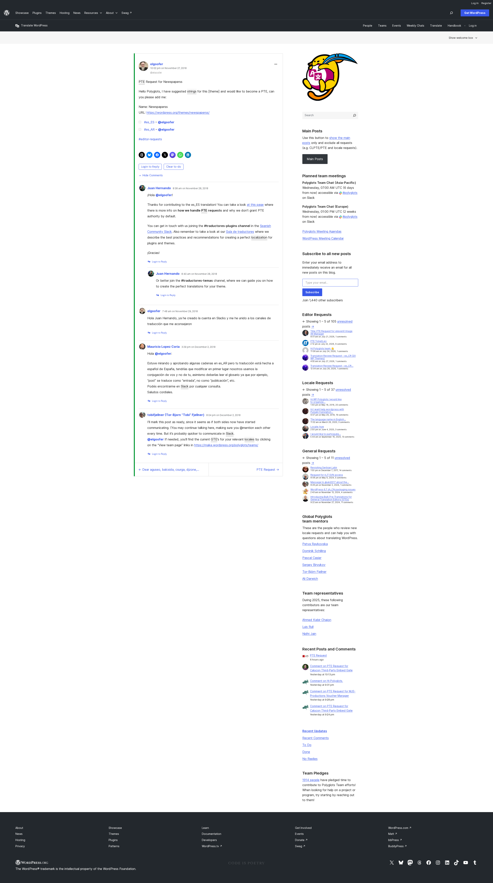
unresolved (345, 321)
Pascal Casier (311, 558)
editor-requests (150, 139)
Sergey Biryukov (313, 565)
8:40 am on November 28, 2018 (199, 274)
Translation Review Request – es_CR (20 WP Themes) (333, 357)
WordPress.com (400, 827)
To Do (306, 745)
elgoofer (156, 64)
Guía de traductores (240, 232)
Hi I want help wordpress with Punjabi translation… (327, 410)
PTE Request (318, 655)
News (19, 833)
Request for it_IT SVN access (326, 474)
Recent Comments (315, 738)
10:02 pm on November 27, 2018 (168, 68)
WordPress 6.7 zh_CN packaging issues (332, 489)
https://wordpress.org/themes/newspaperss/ (178, 112)
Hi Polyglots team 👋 (322, 348)
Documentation (211, 833)
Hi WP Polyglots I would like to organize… (326, 400)
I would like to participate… (325, 434)
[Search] (354, 115)
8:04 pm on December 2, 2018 (223, 415)
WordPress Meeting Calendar (323, 238)
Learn (205, 827)
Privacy (20, 846)
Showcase (115, 827)
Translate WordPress (34, 25)
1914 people (310, 780)
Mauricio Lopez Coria (163, 347)
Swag (300, 846)
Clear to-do (173, 166)
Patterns (114, 846)
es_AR (149, 129)
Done (306, 752)
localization (259, 237)
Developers (209, 840)
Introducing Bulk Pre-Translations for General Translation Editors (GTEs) (331, 498)
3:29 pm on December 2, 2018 (198, 347)
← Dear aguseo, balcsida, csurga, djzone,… (168, 469)
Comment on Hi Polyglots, (326, 680)
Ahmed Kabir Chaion (316, 620)
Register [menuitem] (486, 3)
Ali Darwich (310, 579)
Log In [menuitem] (475, 3)
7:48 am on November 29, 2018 (180, 311)
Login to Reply (150, 166)
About (19, 827)
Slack (185, 386)
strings (191, 91)
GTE (214, 439)
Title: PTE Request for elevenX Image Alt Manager (331, 332)
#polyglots (350, 193)
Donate (301, 840)
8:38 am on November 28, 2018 (190, 188)
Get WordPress (474, 12)
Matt (392, 833)
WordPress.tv (212, 846)
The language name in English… (328, 419)
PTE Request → (268, 469)
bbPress (395, 840)
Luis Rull (308, 627)
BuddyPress (397, 846)
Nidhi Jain (309, 634)
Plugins (113, 840)
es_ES (149, 122)
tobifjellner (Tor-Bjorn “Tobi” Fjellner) (175, 415)
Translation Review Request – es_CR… (331, 365)
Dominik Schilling (314, 551)
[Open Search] (451, 13)
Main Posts (315, 159)
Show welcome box (461, 37)
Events (299, 833)
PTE (142, 82)
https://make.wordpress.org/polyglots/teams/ (226, 445)
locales (249, 439)
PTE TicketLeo (318, 341)
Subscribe (312, 292)
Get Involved (303, 827)
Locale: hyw (317, 426)
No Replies (310, 759)
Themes (114, 833)
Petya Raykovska (315, 544)
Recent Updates (314, 731)
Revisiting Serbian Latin (323, 467)
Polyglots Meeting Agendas (321, 231)
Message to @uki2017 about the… (329, 482)
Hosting (20, 840)
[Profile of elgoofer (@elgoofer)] (143, 67)
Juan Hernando (159, 188)
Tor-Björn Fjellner (314, 572)
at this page (255, 205)
